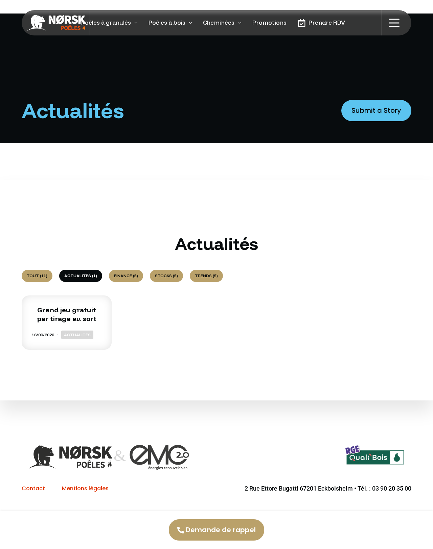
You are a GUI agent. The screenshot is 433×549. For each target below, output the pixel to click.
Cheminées (218, 22)
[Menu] (394, 23)
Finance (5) (126, 275)
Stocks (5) (166, 275)
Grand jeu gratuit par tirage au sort (66, 314)
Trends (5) (206, 275)
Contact (33, 488)
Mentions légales (85, 488)
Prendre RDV (327, 22)
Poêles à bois (167, 22)
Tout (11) (37, 275)
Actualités (77, 334)
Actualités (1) (80, 275)
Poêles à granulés (106, 22)
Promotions (269, 22)
